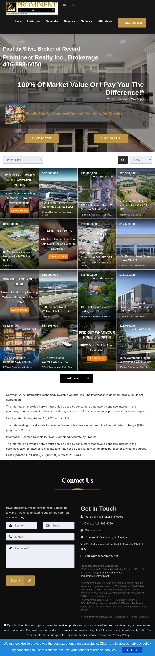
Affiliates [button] (104, 21)
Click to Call (111, 138)
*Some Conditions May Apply (125, 99)
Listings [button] (32, 21)
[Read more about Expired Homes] (58, 244)
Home (17, 21)
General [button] (51, 21)
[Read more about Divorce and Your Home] (19, 295)
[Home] (31, 8)
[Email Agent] (66, 5)
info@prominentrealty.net (106, 572)
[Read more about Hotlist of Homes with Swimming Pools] (19, 193)
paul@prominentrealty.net (95, 576)
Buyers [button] (68, 21)
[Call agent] (72, 5)
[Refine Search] (123, 160)
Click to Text (42, 138)
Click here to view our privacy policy (125, 643)
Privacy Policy (120, 635)
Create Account (133, 23)
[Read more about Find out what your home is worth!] (97, 345)
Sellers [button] (85, 21)
